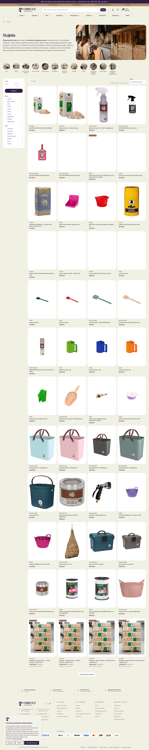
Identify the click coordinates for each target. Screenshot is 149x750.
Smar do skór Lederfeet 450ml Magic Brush (41, 611)
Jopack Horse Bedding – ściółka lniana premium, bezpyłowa (40, 225)
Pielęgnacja (74, 15)
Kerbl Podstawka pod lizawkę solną (69, 224)
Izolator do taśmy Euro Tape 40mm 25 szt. (131, 175)
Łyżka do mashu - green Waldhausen (99, 322)
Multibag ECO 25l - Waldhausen (38, 468)
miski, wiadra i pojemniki (19, 43)
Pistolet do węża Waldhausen (97, 515)
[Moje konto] (113, 10)
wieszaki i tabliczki (66, 45)
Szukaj (103, 10)
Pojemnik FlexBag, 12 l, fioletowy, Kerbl (130, 515)
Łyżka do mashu (123, 273)
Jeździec (34, 15)
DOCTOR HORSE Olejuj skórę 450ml (39, 175)
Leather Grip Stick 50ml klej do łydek (129, 224)
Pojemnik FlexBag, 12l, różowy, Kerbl (39, 564)
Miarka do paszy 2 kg (65, 370)
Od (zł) (6, 83)
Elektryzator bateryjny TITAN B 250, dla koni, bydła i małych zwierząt (101, 176)
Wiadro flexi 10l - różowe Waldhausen (129, 611)
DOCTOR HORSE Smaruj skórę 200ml (69, 175)
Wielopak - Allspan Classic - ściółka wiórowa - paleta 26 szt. (69, 661)
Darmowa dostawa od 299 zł (27, 5)
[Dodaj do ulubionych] (54, 88)
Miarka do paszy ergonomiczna (38, 419)
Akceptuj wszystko (31, 743)
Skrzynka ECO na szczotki (96, 564)
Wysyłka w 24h (77, 5)
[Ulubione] (118, 10)
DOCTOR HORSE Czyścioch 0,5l (128, 128)
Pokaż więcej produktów (87, 674)
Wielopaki (102, 15)
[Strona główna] (4, 21)
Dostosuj (10, 743)
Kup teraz (103, 1)
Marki (127, 15)
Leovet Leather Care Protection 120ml (100, 273)
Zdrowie (59, 15)
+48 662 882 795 (25, 714)
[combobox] (73, 10)
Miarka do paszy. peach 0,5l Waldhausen (71, 419)
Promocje (115, 15)
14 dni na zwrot (53, 5)
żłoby (36, 43)
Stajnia (88, 15)
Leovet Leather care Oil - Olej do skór (69, 273)
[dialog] (22, 731)
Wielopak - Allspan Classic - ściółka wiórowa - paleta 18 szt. (39, 661)
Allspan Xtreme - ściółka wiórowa (68, 128)
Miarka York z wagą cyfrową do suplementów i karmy (97, 419)
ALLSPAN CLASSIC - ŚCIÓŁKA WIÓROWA (40, 128)
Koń (46, 15)
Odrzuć (19, 743)
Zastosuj (13, 91)
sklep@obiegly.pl (42, 714)
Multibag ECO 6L (34, 515)
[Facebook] (46, 703)
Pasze (21, 15)
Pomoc (128, 5)
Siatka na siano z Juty (65, 564)
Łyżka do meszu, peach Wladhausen (129, 322)
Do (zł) (16, 83)
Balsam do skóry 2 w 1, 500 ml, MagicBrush (101, 128)
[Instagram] (49, 703)
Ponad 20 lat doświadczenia (104, 5)
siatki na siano (44, 43)
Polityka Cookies (17, 738)
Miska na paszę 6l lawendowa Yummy (129, 419)
